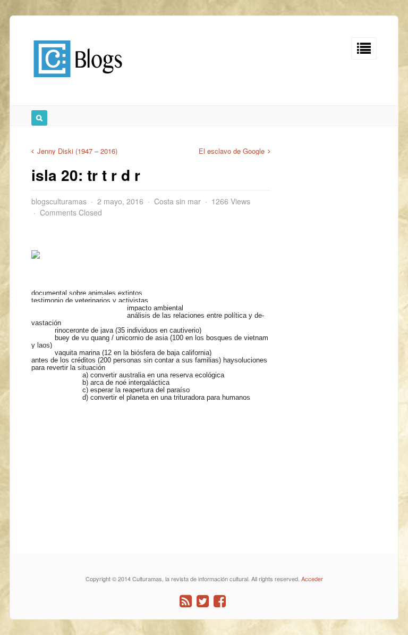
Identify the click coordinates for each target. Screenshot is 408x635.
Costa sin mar (177, 201)
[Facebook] (220, 601)
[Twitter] (203, 601)
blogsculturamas (59, 201)
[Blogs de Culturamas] (77, 81)
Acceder (312, 578)
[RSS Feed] (186, 601)
